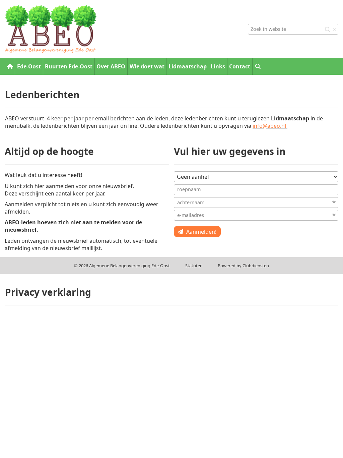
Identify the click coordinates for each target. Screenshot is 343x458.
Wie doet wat (147, 66)
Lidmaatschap (187, 66)
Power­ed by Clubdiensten (243, 266)
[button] (258, 66)
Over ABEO (110, 66)
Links (218, 66)
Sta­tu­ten (194, 266)
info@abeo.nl (269, 125)
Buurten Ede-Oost (68, 66)
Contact (239, 66)
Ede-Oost (29, 66)
